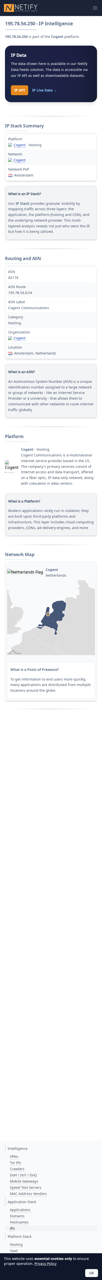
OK (91, 1273)
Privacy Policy (45, 1263)
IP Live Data (44, 90)
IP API (19, 90)
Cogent (20, 145)
